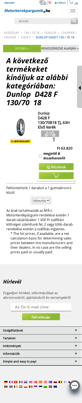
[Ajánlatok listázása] (74, 21)
